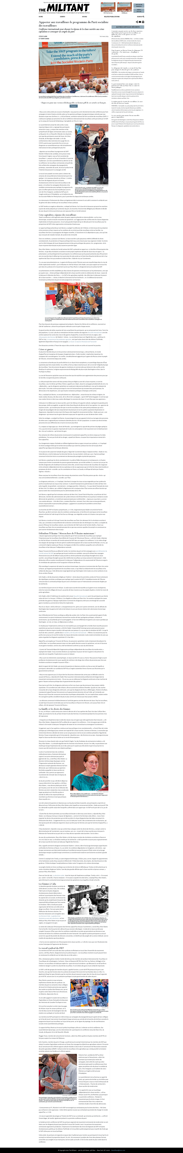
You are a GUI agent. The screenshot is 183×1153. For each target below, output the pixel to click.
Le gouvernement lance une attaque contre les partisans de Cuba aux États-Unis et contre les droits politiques (126, 85)
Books (84, 16)
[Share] (137, 22)
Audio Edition (139, 10)
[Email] (140, 22)
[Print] (143, 22)
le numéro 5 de (74, 632)
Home (41, 16)
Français (73, 106)
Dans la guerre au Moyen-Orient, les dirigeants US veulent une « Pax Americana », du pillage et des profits (127, 52)
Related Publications (112, 16)
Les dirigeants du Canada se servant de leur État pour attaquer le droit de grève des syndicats (126, 69)
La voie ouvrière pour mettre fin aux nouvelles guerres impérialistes (125, 116)
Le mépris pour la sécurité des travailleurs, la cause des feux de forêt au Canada (127, 102)
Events (62, 16)
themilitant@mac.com (118, 1150)
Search (139, 16)
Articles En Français (139, 5)
